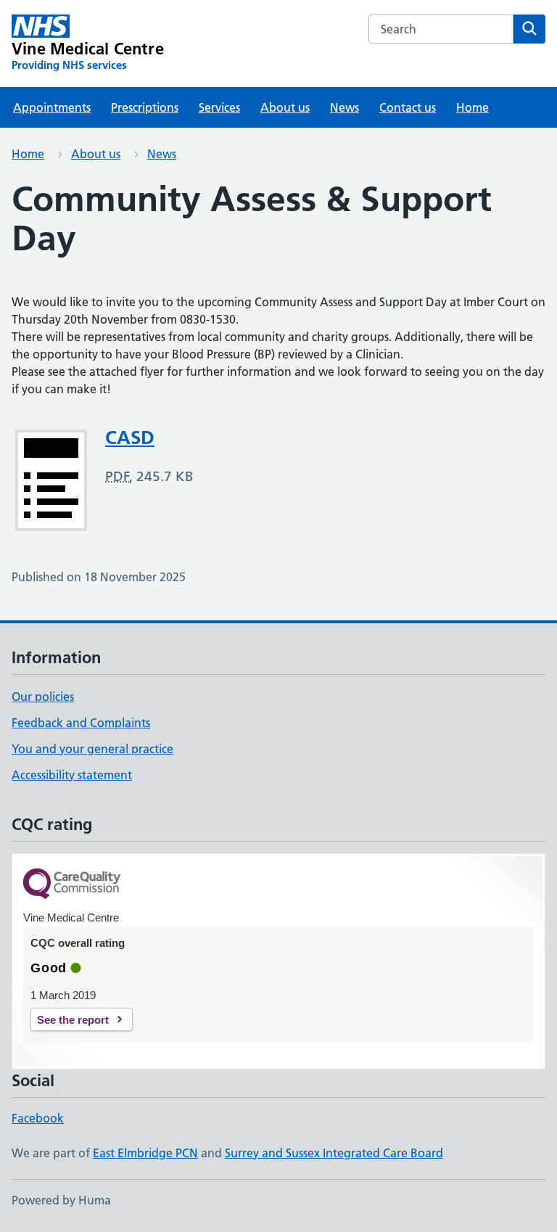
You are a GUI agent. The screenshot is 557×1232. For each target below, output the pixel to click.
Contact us (407, 107)
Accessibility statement (72, 775)
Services (219, 107)
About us (285, 107)
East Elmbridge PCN (145, 1153)
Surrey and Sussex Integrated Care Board (334, 1153)
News (344, 107)
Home (472, 107)
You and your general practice (92, 749)
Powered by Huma (61, 1200)
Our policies (43, 696)
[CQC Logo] (71, 884)
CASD (129, 437)
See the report (73, 1020)
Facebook (38, 1118)
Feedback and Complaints (81, 722)
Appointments (52, 107)
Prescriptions (144, 107)
